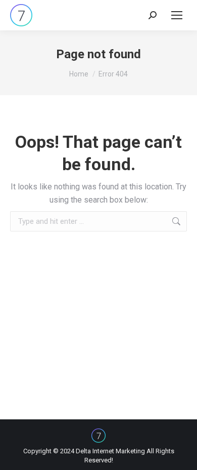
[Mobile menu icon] (177, 15)
